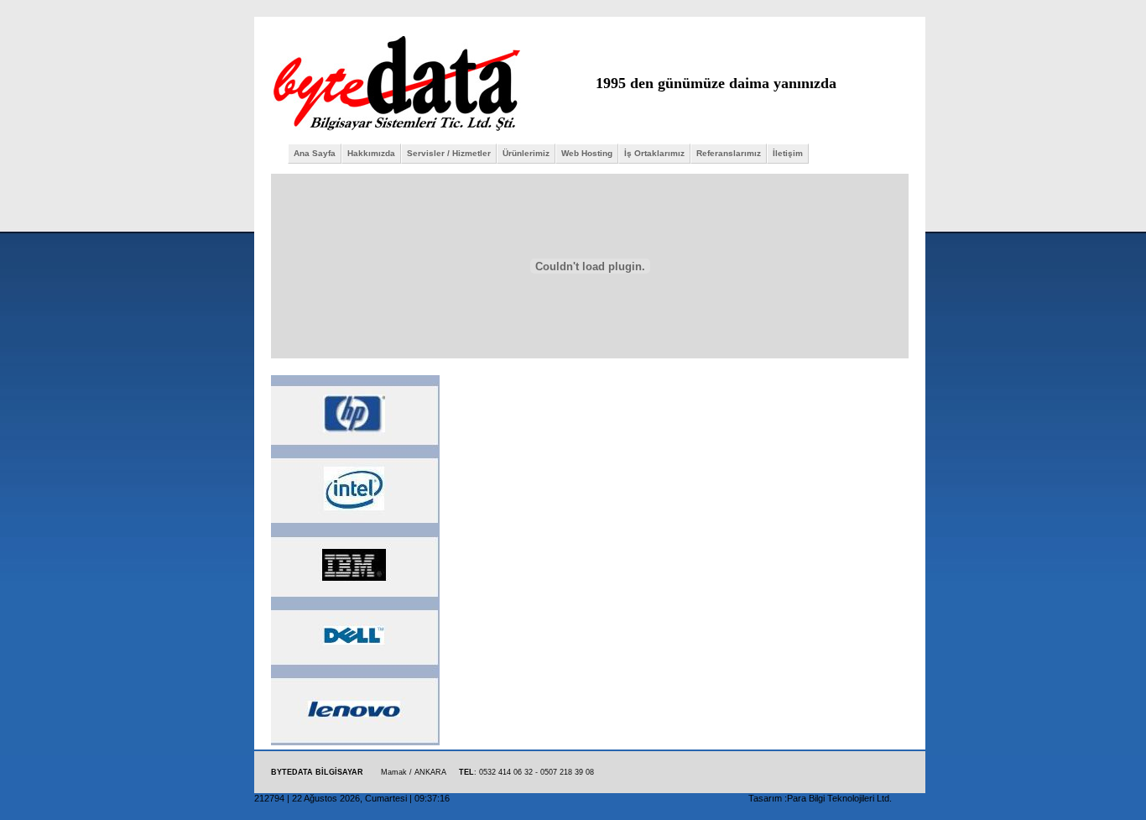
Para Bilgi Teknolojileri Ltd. (839, 798)
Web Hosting (586, 153)
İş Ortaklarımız (654, 153)
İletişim (788, 153)
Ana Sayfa (315, 153)
